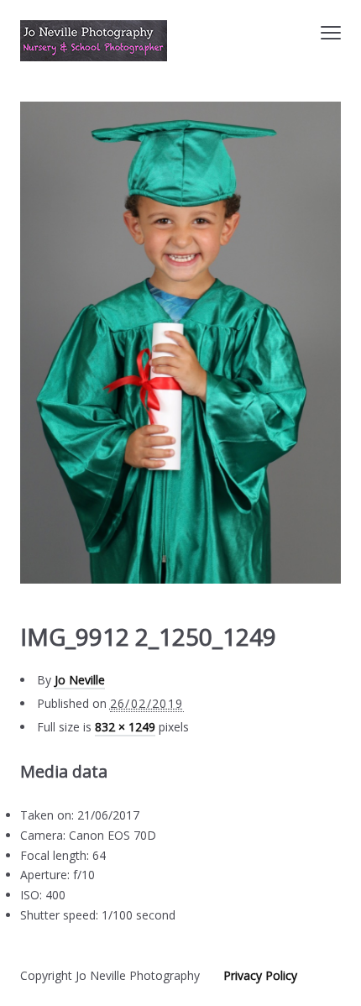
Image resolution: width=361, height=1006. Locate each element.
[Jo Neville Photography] (93, 40)
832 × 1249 (125, 727)
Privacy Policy (260, 975)
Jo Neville (80, 680)
